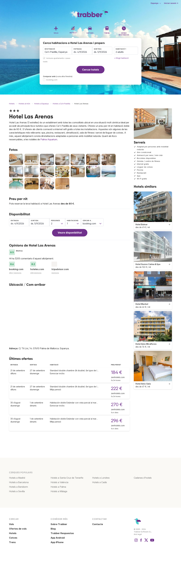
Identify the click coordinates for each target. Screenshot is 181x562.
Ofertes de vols (18, 528)
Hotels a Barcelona (19, 482)
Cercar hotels (90, 69)
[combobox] (57, 51)
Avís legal (138, 534)
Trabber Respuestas (62, 533)
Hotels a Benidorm (18, 486)
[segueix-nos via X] (146, 541)
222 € (116, 388)
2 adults (120, 52)
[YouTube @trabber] (151, 541)
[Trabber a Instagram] (136, 541)
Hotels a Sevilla (17, 491)
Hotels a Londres (101, 477)
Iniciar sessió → (171, 3)
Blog (53, 528)
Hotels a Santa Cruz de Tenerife (67, 477)
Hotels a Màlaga (59, 491)
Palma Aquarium (48, 139)
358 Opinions (35, 273)
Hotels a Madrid (17, 477)
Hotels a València (59, 482)
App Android (58, 537)
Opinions (55, 273)
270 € (116, 404)
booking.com (51, 80)
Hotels (12, 533)
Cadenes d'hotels (143, 477)
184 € (116, 372)
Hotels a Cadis (99, 482)
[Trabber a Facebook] (141, 541)
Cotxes (13, 537)
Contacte (97, 524)
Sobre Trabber (59, 524)
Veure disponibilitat (70, 232)
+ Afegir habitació (121, 58)
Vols (11, 524)
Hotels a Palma (58, 486)
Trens (12, 542)
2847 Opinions (15, 273)
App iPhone (57, 542)
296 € (116, 420)
